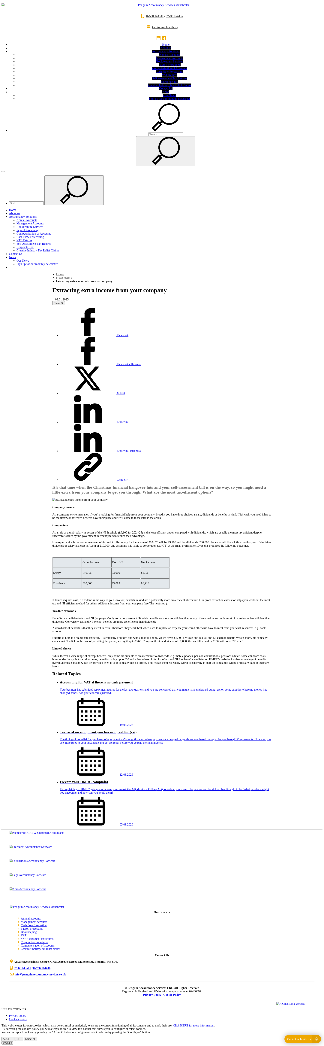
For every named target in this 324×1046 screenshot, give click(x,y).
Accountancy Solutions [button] (166, 51)
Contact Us (165, 88)
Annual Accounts (169, 54)
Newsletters (64, 277)
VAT (23, 935)
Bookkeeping (29, 932)
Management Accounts (169, 58)
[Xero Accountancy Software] (162, 894)
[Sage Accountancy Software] (162, 880)
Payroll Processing (170, 64)
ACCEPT (8, 1039)
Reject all (30, 1039)
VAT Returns (169, 75)
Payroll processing (32, 928)
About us (165, 48)
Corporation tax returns (34, 942)
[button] (166, 130)
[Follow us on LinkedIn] (159, 38)
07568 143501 (155, 16)
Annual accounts (31, 918)
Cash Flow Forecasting (169, 71)
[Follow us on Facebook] (164, 38)
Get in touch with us (165, 27)
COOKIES (7, 1043)
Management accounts (34, 921)
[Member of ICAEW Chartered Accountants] (162, 838)
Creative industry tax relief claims (40, 948)
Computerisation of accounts (38, 945)
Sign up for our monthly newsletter (169, 98)
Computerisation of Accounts (169, 68)
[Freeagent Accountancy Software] (162, 852)
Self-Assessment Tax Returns (169, 78)
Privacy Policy (152, 994)
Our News (169, 95)
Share (57, 303)
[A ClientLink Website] (294, 1003)
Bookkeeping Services (169, 61)
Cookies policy (18, 1019)
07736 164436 (174, 16)
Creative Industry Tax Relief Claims (169, 85)
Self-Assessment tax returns (37, 938)
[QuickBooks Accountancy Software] (162, 866)
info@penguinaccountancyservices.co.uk (40, 974)
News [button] (165, 91)
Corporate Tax (169, 81)
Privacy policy (17, 1015)
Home (166, 44)
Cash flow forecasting (34, 925)
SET (19, 1039)
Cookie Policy (172, 994)
